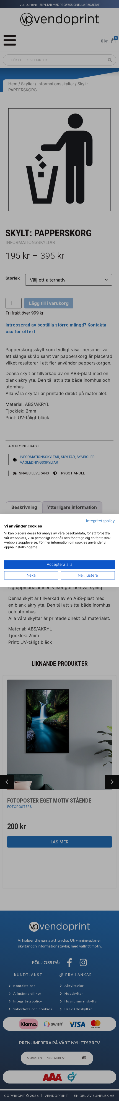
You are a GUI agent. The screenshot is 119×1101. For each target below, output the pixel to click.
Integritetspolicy (100, 521)
